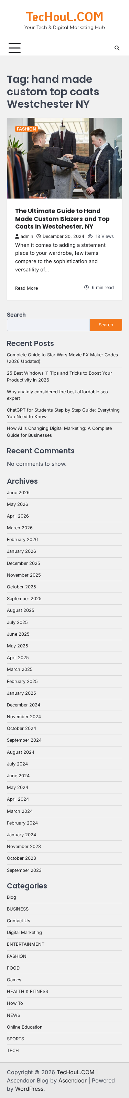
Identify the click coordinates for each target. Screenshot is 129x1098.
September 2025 (24, 598)
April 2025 (18, 657)
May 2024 (17, 787)
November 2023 (24, 846)
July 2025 (17, 622)
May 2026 (17, 504)
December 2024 (23, 704)
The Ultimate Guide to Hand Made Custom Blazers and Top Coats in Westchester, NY (62, 219)
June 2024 (18, 775)
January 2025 (21, 693)
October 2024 (21, 728)
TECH (13, 1050)
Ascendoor (72, 1080)
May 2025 (17, 645)
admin (27, 236)
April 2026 (18, 516)
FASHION (26, 129)
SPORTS (15, 1038)
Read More (26, 288)
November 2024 (24, 716)
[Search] (117, 48)
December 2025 (23, 563)
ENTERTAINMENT (25, 944)
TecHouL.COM (65, 16)
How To (15, 1003)
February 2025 (22, 681)
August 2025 (20, 610)
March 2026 (20, 527)
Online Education (25, 1027)
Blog (11, 897)
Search (16, 314)
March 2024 (20, 811)
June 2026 (18, 492)
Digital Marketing (24, 932)
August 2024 (20, 752)
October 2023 (21, 858)
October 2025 (21, 586)
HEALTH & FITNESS (27, 991)
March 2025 (20, 669)
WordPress (29, 1088)
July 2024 (17, 764)
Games (14, 979)
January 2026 (21, 551)
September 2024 (24, 740)
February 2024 (22, 823)
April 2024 (18, 799)
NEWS (13, 1015)
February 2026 (22, 539)
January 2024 (21, 834)
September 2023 (24, 870)
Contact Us (18, 920)
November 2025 (24, 575)
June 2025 (18, 634)
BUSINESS (18, 909)
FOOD (13, 968)
